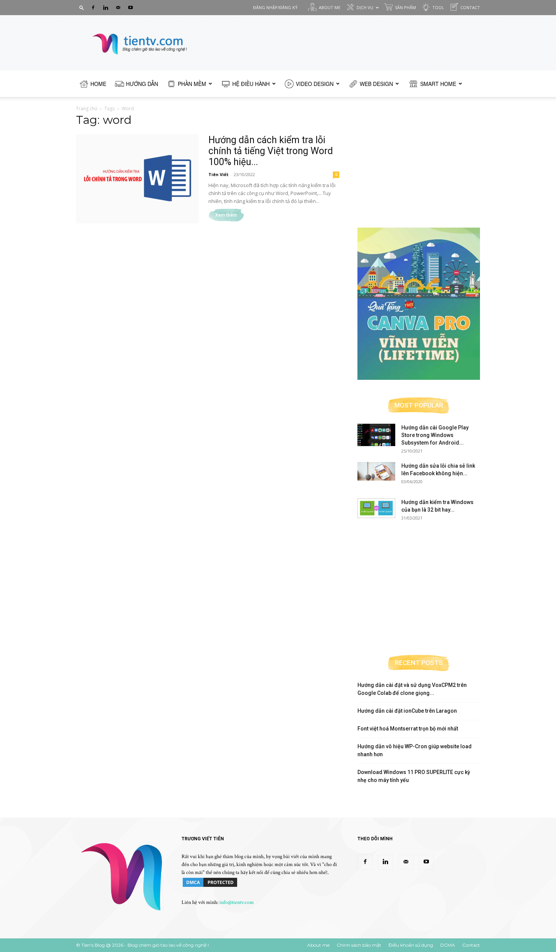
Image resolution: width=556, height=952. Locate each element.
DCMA (447, 945)
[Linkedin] (105, 7)
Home (98, 83)
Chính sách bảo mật (359, 945)
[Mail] (118, 7)
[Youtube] (130, 7)
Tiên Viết (218, 174)
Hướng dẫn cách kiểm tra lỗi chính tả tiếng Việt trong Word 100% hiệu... (270, 150)
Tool (438, 7)
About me (329, 7)
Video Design (315, 83)
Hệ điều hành (251, 83)
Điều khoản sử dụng (410, 945)
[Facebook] (93, 7)
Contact (470, 7)
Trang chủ (86, 108)
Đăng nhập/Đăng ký (275, 7)
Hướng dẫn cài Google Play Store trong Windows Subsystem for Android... (435, 435)
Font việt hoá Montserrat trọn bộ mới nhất (407, 729)
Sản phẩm (405, 7)
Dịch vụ (365, 7)
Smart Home (438, 83)
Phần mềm (192, 83)
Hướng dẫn (142, 83)
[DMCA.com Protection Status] (210, 886)
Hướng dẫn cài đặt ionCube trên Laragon (407, 711)
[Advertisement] (418, 163)
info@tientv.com (236, 902)
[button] (81, 7)
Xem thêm (226, 215)
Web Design (376, 83)
